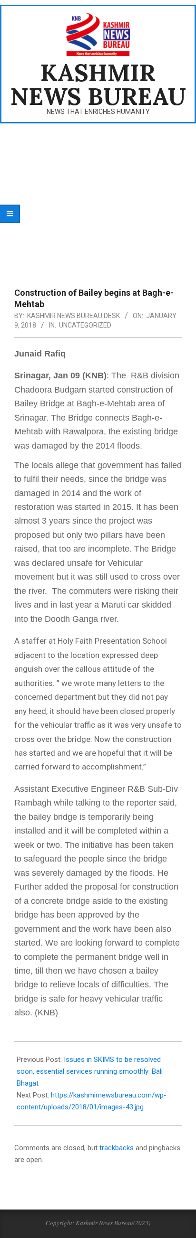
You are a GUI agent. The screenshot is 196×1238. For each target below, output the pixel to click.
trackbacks (116, 1148)
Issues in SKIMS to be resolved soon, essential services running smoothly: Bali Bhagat (90, 1071)
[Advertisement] (98, 199)
